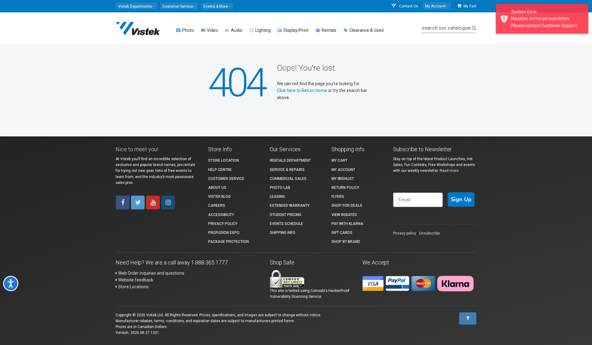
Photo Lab (280, 187)
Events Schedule (286, 224)
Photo (187, 30)
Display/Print (296, 30)
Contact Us (408, 6)
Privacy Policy (222, 224)
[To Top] (467, 318)
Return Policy (345, 187)
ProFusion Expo (224, 233)
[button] (136, 6)
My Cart (469, 6)
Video (212, 30)
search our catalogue (446, 28)
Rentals (328, 30)
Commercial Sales (288, 179)
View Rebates (344, 215)
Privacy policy (404, 233)
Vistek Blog (219, 196)
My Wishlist (342, 179)
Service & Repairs (287, 170)
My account (343, 170)
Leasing (277, 196)
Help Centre (220, 170)
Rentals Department (290, 160)
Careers (216, 205)
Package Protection (228, 241)
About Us (217, 187)
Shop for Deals (346, 205)
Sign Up (461, 199)
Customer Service (226, 179)
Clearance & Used (366, 30)
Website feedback (135, 279)
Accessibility (221, 215)
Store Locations (133, 286)
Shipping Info (282, 233)
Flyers (337, 196)
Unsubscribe (429, 233)
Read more (449, 170)
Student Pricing (285, 215)
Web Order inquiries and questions (150, 273)
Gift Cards (341, 233)
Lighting (262, 30)
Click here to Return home (302, 90)
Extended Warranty (290, 205)
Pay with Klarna (347, 224)
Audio (236, 30)
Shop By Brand (345, 241)
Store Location (223, 160)
